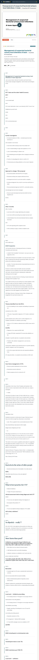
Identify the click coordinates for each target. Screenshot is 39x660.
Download (6, 39)
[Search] (36, 1)
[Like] (5, 65)
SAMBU (8, 1)
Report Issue (34, 39)
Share (12, 39)
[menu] (1, 2)
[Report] (8, 65)
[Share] (7, 65)
